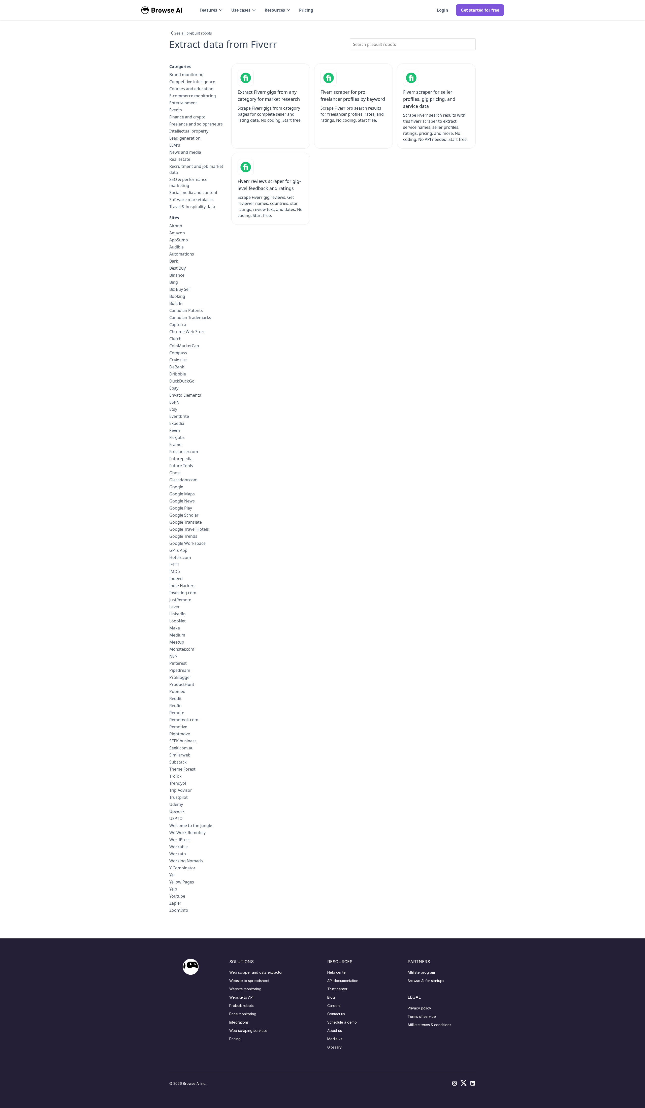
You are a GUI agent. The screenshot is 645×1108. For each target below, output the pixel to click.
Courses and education (191, 88)
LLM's (174, 145)
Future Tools (181, 465)
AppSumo (178, 240)
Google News (182, 501)
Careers (334, 1005)
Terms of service (422, 1016)
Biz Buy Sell (179, 289)
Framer (176, 444)
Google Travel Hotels (189, 529)
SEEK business (183, 741)
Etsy (173, 409)
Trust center (337, 989)
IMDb (174, 571)
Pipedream (179, 670)
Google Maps (182, 494)
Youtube (177, 896)
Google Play (180, 508)
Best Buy (177, 268)
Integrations (239, 1022)
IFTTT (174, 564)
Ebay (173, 388)
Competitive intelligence (192, 81)
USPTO (176, 818)
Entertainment (183, 103)
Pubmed (177, 691)
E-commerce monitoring (192, 96)
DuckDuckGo (182, 381)
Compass (178, 353)
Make (174, 628)
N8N (173, 656)
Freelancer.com (183, 451)
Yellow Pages (181, 882)
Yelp (173, 889)
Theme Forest (182, 769)
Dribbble (177, 374)
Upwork (177, 811)
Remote (176, 712)
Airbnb (175, 226)
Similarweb (179, 755)
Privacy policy (419, 1008)
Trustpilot (178, 797)
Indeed (176, 578)
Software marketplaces (191, 199)
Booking (177, 296)
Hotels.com (180, 557)
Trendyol (177, 783)
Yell (172, 875)
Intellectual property (188, 131)
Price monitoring (242, 1014)
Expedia (176, 423)
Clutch (175, 338)
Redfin (175, 705)
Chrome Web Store (187, 331)
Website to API (241, 997)
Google (176, 487)
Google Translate (185, 522)
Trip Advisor (180, 790)
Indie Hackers (182, 585)
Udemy (176, 804)
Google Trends (183, 536)
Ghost (175, 473)
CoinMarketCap (184, 346)
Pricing (306, 10)
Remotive (178, 727)
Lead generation (185, 138)
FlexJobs (177, 437)
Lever (174, 607)
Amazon (177, 233)
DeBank (176, 367)
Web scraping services (248, 1030)
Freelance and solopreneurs (196, 124)
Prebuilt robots (241, 1005)
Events (175, 110)
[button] (211, 10)
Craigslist (178, 360)
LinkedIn (177, 614)
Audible (176, 247)
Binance (176, 275)
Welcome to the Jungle (190, 825)
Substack (178, 762)
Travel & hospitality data (192, 206)
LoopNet (177, 621)
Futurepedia (180, 458)
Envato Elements (185, 395)
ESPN (174, 402)
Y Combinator (182, 868)
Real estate (179, 159)
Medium (177, 635)
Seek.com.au (181, 748)
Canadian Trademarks (190, 317)
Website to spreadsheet (249, 980)
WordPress (179, 839)
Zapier (175, 903)
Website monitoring (245, 989)
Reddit (175, 698)
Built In (176, 303)
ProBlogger (180, 677)
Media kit (334, 1039)
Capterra (177, 324)
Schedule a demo (342, 1022)
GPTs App (178, 550)
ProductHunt (181, 684)
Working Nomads (186, 861)
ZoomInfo (178, 910)
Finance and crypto (187, 117)
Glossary (334, 1047)
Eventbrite (179, 416)
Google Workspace (187, 543)
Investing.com (182, 592)
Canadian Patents (186, 310)
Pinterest (178, 663)
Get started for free (480, 10)
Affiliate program (421, 972)
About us (334, 1030)
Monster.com (181, 649)
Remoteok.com (183, 719)
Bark (173, 261)
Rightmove (179, 734)
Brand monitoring (186, 74)
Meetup (176, 642)
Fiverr (175, 430)
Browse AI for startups (426, 980)
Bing (173, 282)
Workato (177, 854)
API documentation (342, 980)
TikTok (175, 776)
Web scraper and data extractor (256, 972)
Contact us (336, 1014)
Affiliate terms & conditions (429, 1025)
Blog (331, 997)
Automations (181, 254)
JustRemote (180, 600)
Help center (337, 972)
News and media (185, 152)
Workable (178, 846)
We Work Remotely (187, 832)
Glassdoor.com (183, 480)
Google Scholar (184, 515)
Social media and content (193, 192)
